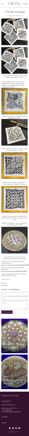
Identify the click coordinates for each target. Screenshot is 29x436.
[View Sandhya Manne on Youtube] (19, 428)
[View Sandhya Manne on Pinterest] (16, 428)
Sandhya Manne (13, 431)
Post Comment (7, 312)
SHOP (4, 423)
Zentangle (8, 279)
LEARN (4, 417)
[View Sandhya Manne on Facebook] (13, 428)
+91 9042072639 (8, 410)
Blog (4, 279)
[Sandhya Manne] (14, 4)
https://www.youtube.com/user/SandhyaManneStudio (15, 265)
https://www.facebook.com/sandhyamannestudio (14, 271)
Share (5, 283)
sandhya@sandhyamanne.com (12, 411)
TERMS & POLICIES (10, 395)
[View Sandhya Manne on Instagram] (10, 428)
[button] (24, 4)
